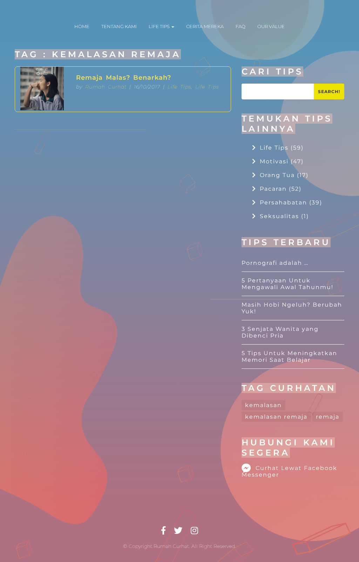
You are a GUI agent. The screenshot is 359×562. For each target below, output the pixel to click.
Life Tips (179, 87)
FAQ (240, 26)
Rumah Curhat (106, 87)
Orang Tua (284, 175)
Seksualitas (284, 216)
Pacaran (281, 188)
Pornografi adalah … (275, 263)
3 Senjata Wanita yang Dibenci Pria (280, 332)
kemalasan (263, 405)
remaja (327, 416)
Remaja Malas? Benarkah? (123, 77)
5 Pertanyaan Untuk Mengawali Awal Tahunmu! (287, 283)
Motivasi (282, 161)
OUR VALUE (271, 26)
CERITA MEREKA (205, 26)
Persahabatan (291, 202)
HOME (81, 26)
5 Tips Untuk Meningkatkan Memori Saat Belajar (289, 356)
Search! (329, 91)
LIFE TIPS (160, 26)
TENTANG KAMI (119, 26)
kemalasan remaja (276, 416)
